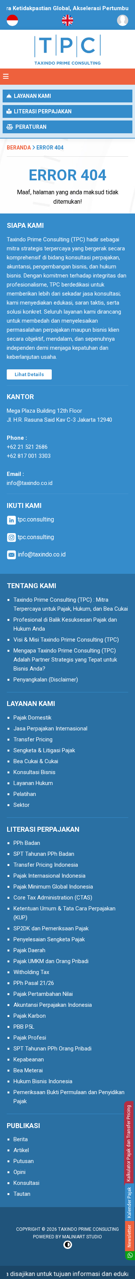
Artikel (21, 1150)
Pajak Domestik (32, 717)
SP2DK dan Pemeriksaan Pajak (51, 928)
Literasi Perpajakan (42, 111)
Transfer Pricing (33, 739)
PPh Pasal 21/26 (34, 983)
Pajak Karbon (30, 1015)
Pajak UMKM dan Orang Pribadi (51, 961)
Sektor (22, 805)
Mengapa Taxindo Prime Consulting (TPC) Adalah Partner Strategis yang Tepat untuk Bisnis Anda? (65, 659)
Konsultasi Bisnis (35, 772)
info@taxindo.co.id (29, 483)
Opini (20, 1172)
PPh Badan (27, 843)
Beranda (19, 148)
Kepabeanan (29, 1059)
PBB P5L (24, 1026)
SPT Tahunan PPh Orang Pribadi (53, 1048)
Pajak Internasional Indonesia (50, 875)
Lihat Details (29, 374)
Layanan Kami (31, 96)
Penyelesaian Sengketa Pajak (49, 939)
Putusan (24, 1161)
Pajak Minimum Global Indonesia (53, 886)
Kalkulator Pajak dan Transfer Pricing (128, 1143)
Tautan (22, 1194)
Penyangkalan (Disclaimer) (46, 679)
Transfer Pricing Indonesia (46, 864)
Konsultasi (26, 1183)
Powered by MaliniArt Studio (67, 1236)
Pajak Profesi (30, 1037)
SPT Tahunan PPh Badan (44, 854)
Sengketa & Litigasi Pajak (44, 750)
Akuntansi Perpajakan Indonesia (53, 1005)
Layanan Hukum (33, 783)
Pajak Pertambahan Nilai (43, 994)
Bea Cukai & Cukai (36, 761)
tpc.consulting (35, 519)
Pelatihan (25, 794)
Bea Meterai (28, 1070)
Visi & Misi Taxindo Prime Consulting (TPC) (66, 639)
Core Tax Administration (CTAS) (53, 897)
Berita (21, 1139)
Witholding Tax (31, 972)
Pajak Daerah (29, 950)
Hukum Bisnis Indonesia (43, 1081)
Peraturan (29, 127)
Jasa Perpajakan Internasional (50, 728)
